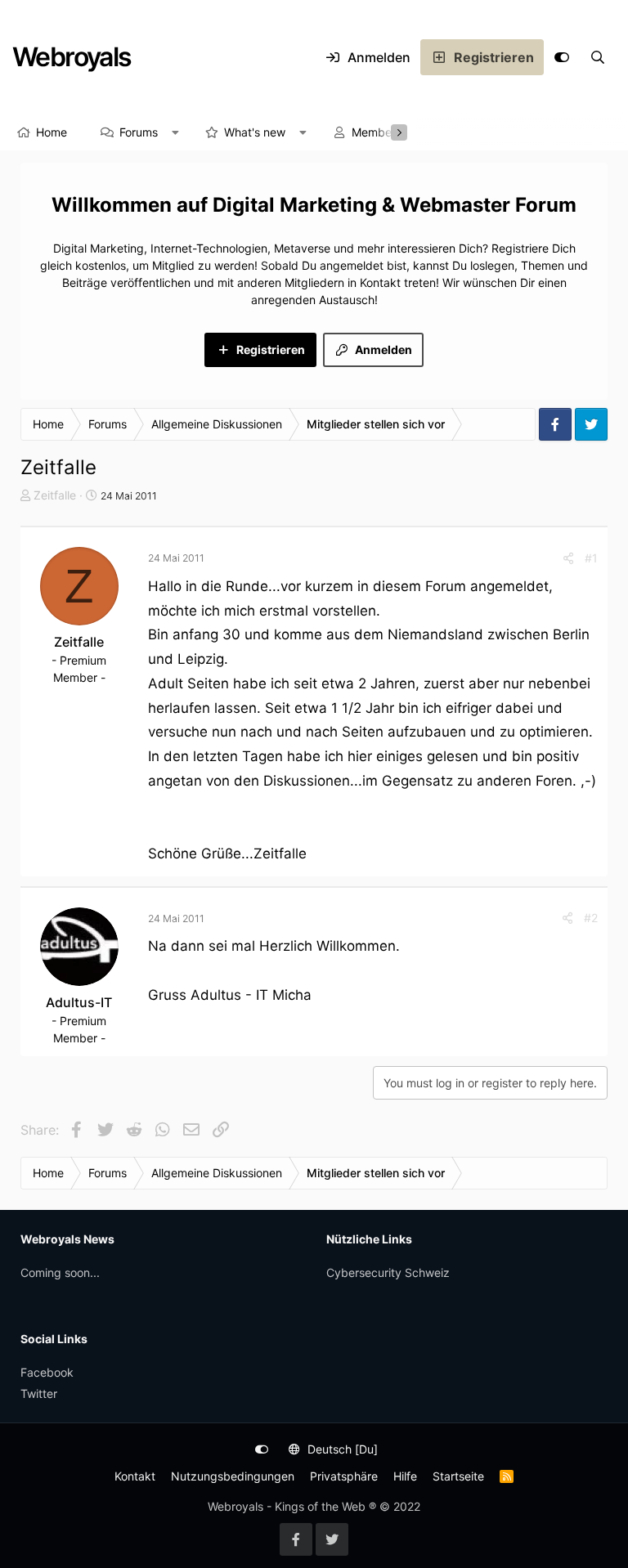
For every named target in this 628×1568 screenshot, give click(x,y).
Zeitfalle (55, 495)
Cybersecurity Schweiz (388, 1272)
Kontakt (134, 1476)
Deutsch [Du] (341, 1449)
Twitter (38, 1393)
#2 (591, 918)
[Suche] (598, 57)
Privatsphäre (344, 1476)
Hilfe (405, 1476)
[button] (176, 132)
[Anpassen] (562, 57)
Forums (138, 132)
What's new (254, 132)
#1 (591, 558)
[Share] (568, 558)
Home (51, 132)
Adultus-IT (79, 1002)
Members (376, 132)
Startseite (458, 1476)
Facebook (47, 1372)
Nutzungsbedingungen (232, 1476)
